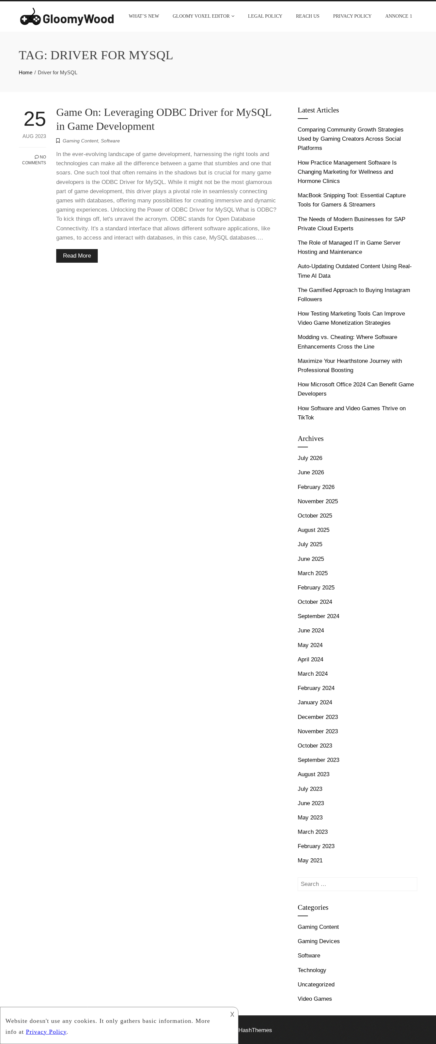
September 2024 (318, 616)
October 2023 (315, 745)
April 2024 (310, 659)
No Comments (34, 160)
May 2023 (310, 817)
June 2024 (311, 630)
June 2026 (311, 472)
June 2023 (311, 803)
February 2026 (316, 487)
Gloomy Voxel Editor (201, 16)
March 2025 (313, 573)
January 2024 (315, 702)
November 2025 (318, 501)
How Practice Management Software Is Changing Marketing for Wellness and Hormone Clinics (347, 171)
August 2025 (313, 530)
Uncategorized (316, 984)
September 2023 (318, 760)
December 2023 (318, 717)
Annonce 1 (398, 16)
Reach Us (308, 16)
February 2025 (316, 587)
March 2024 (313, 674)
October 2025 (315, 515)
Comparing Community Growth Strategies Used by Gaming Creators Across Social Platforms (351, 138)
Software (110, 140)
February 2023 (316, 846)
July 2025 (310, 544)
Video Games (315, 999)
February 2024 (316, 688)
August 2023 (313, 774)
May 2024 (310, 645)
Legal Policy (265, 16)
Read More (77, 255)
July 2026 (310, 458)
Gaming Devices (319, 941)
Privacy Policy (352, 16)
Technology (312, 970)
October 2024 (315, 602)
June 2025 (311, 559)
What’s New (144, 16)
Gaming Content (80, 140)
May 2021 (310, 860)
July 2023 (310, 789)
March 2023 (313, 832)
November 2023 (318, 731)
